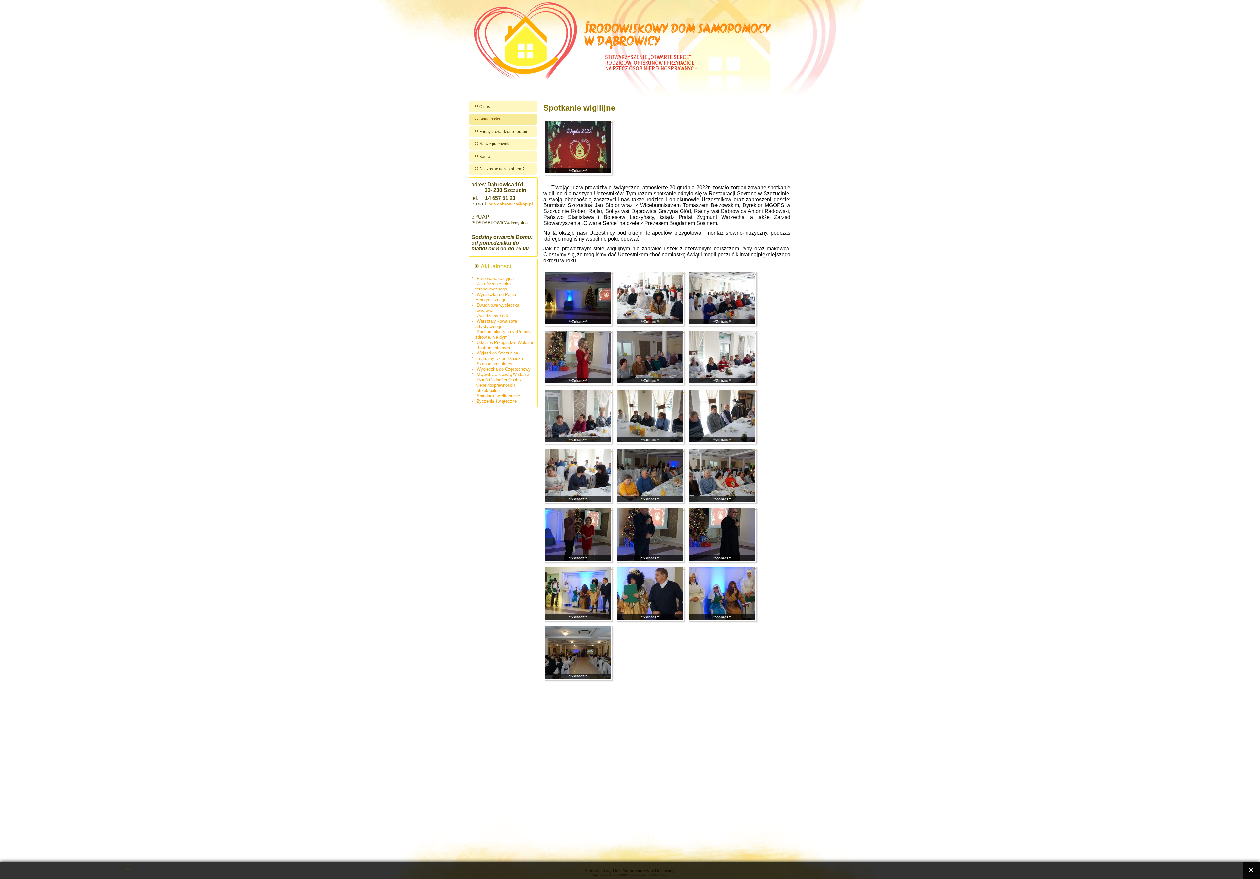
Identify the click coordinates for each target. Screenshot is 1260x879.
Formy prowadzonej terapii (503, 131)
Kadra (484, 156)
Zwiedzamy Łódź (493, 315)
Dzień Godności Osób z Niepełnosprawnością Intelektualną (498, 385)
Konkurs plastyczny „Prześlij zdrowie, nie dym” (503, 334)
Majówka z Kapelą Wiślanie (503, 374)
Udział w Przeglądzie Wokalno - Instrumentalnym (504, 345)
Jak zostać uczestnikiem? (502, 169)
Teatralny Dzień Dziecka (500, 358)
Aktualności (489, 119)
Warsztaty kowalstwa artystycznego (496, 324)
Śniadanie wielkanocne (498, 395)
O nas (484, 106)
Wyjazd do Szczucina (497, 353)
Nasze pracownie (495, 144)
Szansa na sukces (494, 363)
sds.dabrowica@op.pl (511, 204)
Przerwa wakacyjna (495, 278)
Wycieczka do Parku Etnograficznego (495, 297)
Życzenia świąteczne (497, 401)
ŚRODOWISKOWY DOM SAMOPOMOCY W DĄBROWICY (677, 36)
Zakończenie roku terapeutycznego (493, 286)
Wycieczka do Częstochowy (504, 369)
